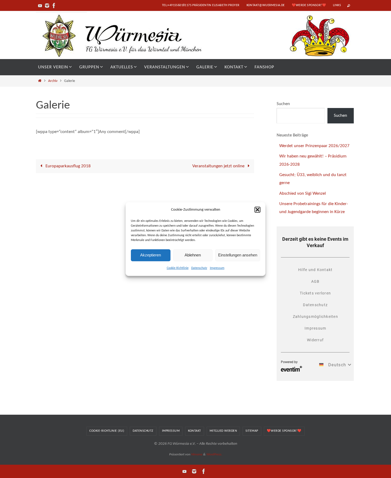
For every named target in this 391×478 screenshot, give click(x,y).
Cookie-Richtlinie (178, 268)
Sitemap (252, 431)
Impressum (217, 268)
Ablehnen (193, 255)
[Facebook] (54, 5)
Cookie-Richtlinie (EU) (106, 431)
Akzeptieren (150, 255)
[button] (257, 209)
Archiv (52, 81)
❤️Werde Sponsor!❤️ (309, 5)
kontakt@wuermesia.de (266, 5)
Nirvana (196, 454)
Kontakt (194, 431)
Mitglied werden (223, 431)
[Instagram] (47, 5)
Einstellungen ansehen (237, 255)
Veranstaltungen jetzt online (219, 166)
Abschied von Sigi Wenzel (302, 193)
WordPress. (214, 454)
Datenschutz (199, 268)
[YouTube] (40, 5)
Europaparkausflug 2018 (67, 166)
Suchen (283, 104)
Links (337, 5)
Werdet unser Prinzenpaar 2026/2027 (314, 146)
